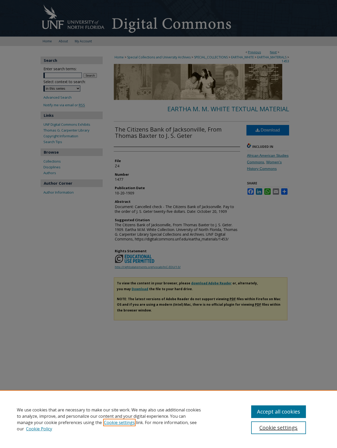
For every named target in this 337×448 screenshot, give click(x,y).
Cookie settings (119, 422)
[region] (168, 419)
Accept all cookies (278, 411)
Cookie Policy (39, 429)
